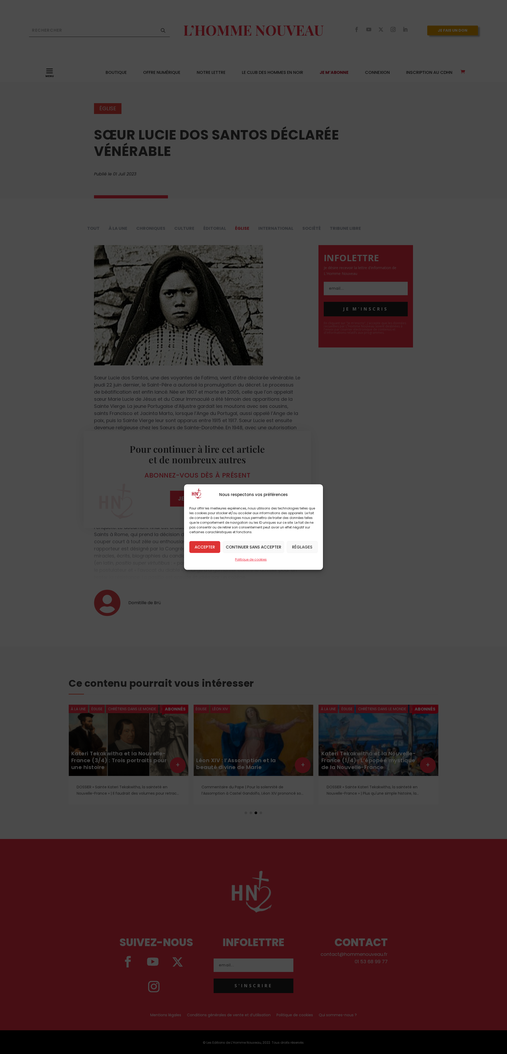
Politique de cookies (251, 559)
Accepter (205, 547)
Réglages (302, 547)
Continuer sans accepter (253, 547)
